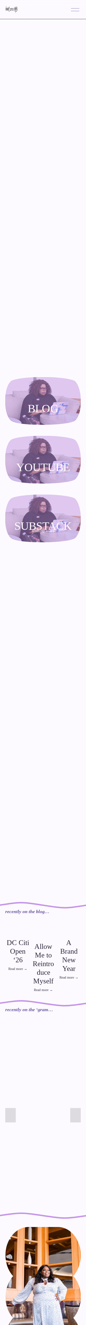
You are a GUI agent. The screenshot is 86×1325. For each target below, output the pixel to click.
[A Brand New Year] (69, 931)
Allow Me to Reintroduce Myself (43, 963)
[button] (73, 921)
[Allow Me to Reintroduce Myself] (43, 933)
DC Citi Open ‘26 (18, 951)
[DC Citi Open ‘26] (18, 931)
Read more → (17, 969)
